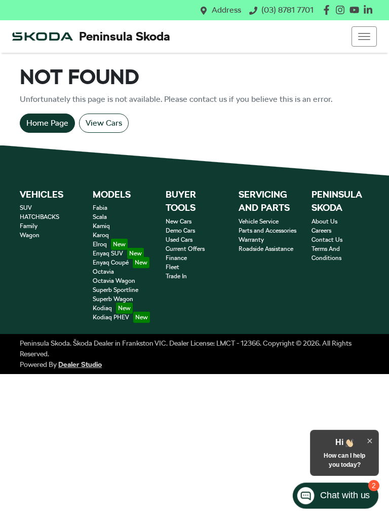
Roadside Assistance (266, 248)
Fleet (172, 267)
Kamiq (101, 226)
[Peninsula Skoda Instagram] (342, 10)
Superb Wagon (113, 299)
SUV (26, 207)
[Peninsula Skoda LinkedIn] (370, 10)
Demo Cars (180, 230)
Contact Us (327, 239)
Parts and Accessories (267, 230)
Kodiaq (102, 308)
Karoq (101, 235)
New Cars (178, 221)
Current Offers (185, 248)
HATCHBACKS (39, 216)
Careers (321, 230)
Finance (176, 258)
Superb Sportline (115, 289)
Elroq (100, 244)
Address (226, 10)
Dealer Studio (80, 364)
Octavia (103, 271)
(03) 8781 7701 (287, 10)
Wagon (30, 235)
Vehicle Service (259, 221)
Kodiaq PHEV (111, 317)
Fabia (100, 207)
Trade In (176, 276)
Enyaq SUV (108, 253)
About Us (324, 221)
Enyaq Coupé (111, 262)
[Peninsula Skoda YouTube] (356, 10)
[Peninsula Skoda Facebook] (328, 10)
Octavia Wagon (114, 280)
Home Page (47, 123)
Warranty (251, 239)
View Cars (104, 123)
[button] (364, 36)
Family (28, 226)
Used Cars (179, 239)
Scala (100, 216)
